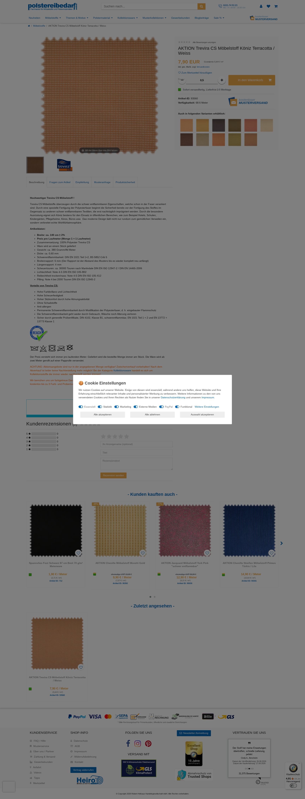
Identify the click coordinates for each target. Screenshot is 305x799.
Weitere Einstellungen (207, 406)
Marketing (125, 406)
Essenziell (89, 406)
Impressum (208, 397)
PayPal (169, 406)
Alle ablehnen (152, 414)
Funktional (186, 406)
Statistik (107, 406)
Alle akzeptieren (103, 414)
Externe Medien (148, 406)
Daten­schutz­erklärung (173, 397)
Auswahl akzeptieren (202, 414)
